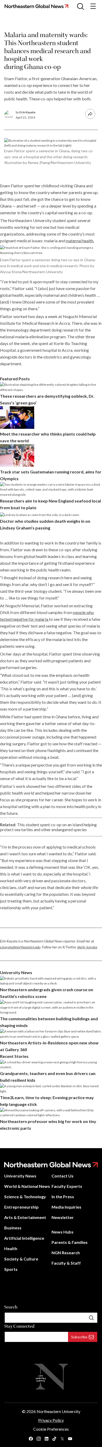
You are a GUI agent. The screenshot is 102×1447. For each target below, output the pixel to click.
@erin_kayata (87, 947)
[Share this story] (90, 114)
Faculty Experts (67, 1186)
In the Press (63, 1196)
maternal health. (80, 240)
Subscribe (79, 1337)
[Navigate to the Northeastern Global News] (38, 6)
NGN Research (66, 1252)
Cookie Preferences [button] (51, 1429)
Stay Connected (19, 1326)
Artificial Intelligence (24, 1238)
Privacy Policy (51, 1420)
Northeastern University (58, 1411)
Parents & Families (70, 1242)
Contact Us (62, 1175)
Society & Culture (21, 1258)
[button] (80, 6)
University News (20, 1175)
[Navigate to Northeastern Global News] (51, 1165)
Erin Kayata (27, 112)
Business (12, 1227)
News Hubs (62, 1231)
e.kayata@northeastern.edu (20, 947)
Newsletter (63, 1217)
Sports (11, 1269)
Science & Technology (25, 1196)
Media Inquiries (66, 1206)
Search (11, 1307)
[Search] (91, 1317)
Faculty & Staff (66, 1262)
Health (10, 1248)
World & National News (27, 1186)
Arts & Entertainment (25, 1217)
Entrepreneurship (21, 1206)
